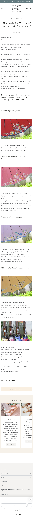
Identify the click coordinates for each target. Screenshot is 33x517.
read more (10, 444)
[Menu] (2, 8)
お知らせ (18, 18)
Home (13, 18)
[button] (27, 8)
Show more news (16, 389)
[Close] (30, 499)
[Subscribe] (31, 486)
